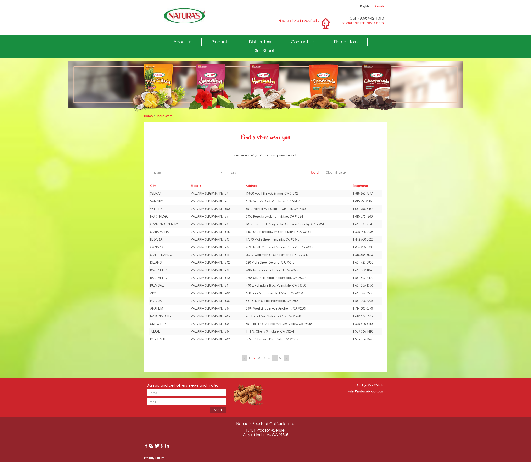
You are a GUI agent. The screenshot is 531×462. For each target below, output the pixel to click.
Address (251, 185)
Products (220, 41)
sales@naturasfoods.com (363, 23)
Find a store (346, 41)
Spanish (379, 6)
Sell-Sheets (265, 50)
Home (148, 116)
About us (182, 41)
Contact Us (302, 41)
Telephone (360, 185)
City (153, 185)
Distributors (260, 41)
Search (315, 172)
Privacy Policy (154, 458)
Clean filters (334, 172)
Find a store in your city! (299, 20)
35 (281, 358)
